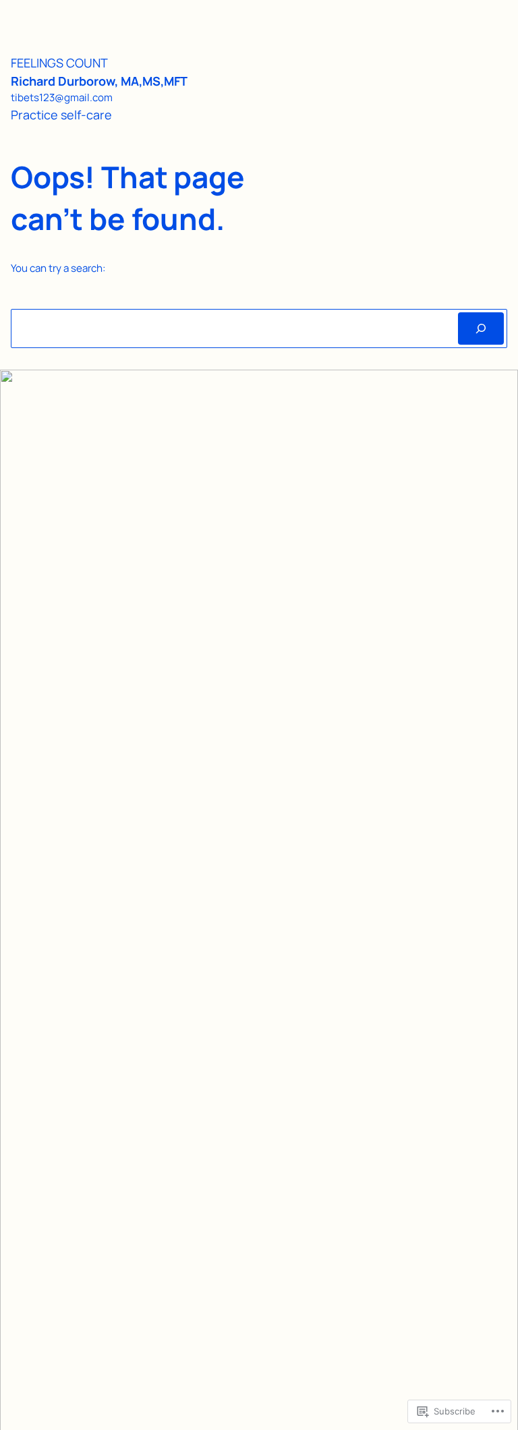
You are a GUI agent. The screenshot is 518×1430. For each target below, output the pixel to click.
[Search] (481, 328)
